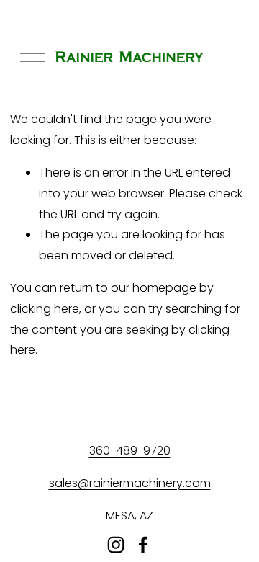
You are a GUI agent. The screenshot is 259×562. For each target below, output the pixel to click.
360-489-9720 (130, 450)
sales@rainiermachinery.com (130, 483)
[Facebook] (143, 544)
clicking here (44, 308)
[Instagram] (115, 544)
